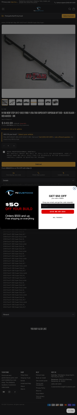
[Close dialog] (74, 188)
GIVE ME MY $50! (58, 211)
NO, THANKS (57, 217)
